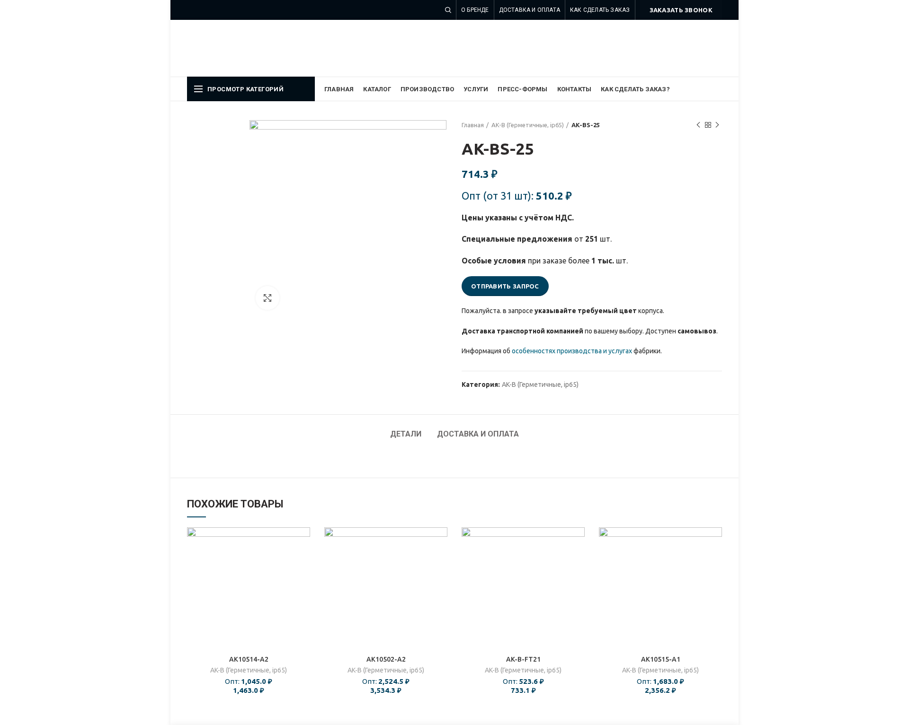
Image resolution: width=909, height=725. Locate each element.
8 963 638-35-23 (682, 46)
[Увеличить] (267, 298)
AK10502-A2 (386, 659)
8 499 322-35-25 (682, 32)
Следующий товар (717, 125)
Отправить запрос (505, 286)
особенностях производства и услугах (572, 351)
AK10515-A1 (660, 659)
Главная (473, 125)
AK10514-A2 (248, 659)
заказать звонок (681, 10)
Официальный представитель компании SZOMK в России (343, 47)
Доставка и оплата (478, 433)
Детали (405, 433)
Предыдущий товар (698, 125)
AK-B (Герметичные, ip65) (527, 125)
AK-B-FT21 (523, 659)
